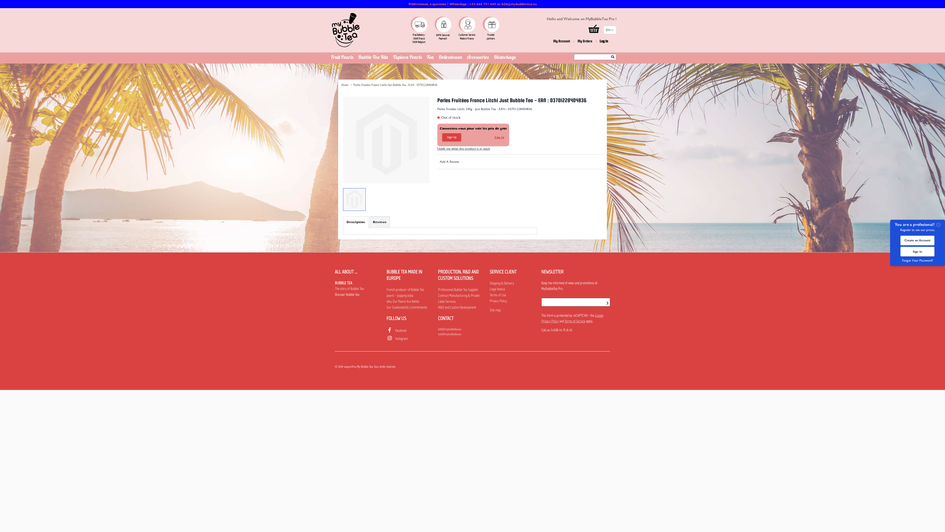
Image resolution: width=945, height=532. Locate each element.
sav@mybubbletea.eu (449, 334)
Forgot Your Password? (917, 260)
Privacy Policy (498, 301)
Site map (495, 310)
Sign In (917, 251)
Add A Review (449, 162)
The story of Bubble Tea (349, 288)
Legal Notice (497, 289)
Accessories (478, 58)
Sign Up (452, 137)
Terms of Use (498, 295)
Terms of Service (575, 321)
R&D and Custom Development (457, 307)
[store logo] (346, 30)
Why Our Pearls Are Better (403, 301)
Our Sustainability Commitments (407, 307)
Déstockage (505, 58)
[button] (594, 30)
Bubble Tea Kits (373, 58)
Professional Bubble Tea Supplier (458, 289)
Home (344, 85)
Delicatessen (450, 58)
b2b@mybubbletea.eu (449, 329)
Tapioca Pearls (407, 58)
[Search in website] (614, 57)
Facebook (400, 330)
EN (608, 30)
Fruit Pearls (342, 58)
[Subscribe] (607, 303)
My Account (561, 41)
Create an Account (917, 240)
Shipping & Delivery (502, 283)
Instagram (401, 338)
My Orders (585, 41)
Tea (430, 58)
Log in (499, 137)
